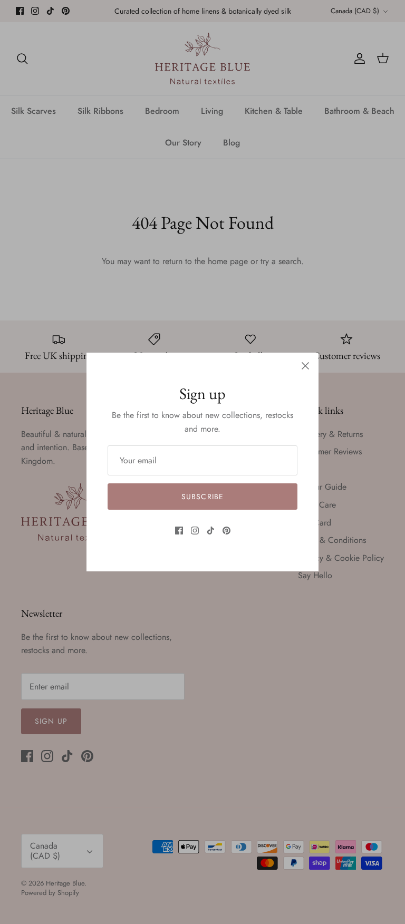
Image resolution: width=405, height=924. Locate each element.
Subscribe (202, 496)
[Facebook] (179, 530)
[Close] (305, 365)
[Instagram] (195, 530)
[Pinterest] (226, 530)
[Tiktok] (211, 530)
